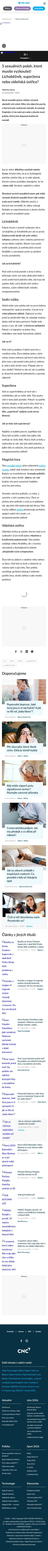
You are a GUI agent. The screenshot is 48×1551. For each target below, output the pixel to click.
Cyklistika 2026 (32, 1474)
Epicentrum (6, 1407)
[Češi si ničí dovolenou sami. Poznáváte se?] (24, 905)
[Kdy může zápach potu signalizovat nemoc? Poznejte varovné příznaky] (24, 773)
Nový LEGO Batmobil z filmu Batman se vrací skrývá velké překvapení (30, 1147)
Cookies (37, 1535)
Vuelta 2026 (30, 1391)
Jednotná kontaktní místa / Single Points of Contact (23, 1541)
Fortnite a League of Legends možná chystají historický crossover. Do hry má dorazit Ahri (30, 983)
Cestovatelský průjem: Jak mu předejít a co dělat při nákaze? (22, 831)
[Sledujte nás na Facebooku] (21, 1341)
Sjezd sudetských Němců (10, 1459)
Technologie (8, 1483)
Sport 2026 (33, 1446)
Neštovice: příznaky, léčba (11, 1411)
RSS (29, 1331)
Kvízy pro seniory (8, 1418)
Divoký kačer (6, 1473)
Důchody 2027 (32, 1501)
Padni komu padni (8, 1466)
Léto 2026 (32, 1400)
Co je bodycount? (8, 1425)
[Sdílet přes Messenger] (32, 652)
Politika (6, 1446)
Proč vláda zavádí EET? (10, 1463)
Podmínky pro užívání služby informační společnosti (23, 1533)
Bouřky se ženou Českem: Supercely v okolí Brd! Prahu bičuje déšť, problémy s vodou (31, 944)
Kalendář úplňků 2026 (9, 1421)
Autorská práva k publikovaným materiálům (23, 1529)
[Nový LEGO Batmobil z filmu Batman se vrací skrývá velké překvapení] (9, 1156)
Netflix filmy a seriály (9, 1508)
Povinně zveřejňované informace (24, 1545)
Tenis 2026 (31, 1464)
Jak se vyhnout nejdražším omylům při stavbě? (29, 1122)
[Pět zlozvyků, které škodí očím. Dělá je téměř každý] (24, 734)
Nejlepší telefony (8, 1494)
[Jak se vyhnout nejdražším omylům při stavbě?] (10, 1130)
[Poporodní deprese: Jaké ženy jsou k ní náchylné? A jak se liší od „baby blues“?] (24, 691)
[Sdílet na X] (21, 652)
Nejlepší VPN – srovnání (10, 1505)
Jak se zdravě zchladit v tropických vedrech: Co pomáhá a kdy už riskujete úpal (22, 875)
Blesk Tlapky (24, 1371)
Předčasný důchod (33, 1491)
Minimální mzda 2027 (34, 1505)
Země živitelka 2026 (34, 1508)
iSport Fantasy (15, 1375)
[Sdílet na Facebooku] (16, 652)
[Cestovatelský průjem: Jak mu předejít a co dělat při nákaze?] (24, 815)
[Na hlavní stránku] (24, 3)
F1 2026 (30, 1467)
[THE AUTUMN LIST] (9, 1200)
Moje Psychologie (9, 1371)
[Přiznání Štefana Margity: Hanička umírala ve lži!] (9, 1181)
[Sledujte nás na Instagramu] (27, 1341)
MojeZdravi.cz (7, 19)
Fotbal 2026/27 (32, 1457)
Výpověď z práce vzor (9, 1470)
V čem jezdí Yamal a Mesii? (11, 1414)
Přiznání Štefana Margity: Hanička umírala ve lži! (29, 1173)
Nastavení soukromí (16, 1539)
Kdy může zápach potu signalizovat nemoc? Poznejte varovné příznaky (22, 789)
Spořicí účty (31, 1494)
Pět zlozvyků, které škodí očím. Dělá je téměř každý (22, 749)
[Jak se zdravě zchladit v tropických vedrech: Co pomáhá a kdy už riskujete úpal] (24, 857)
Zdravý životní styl (21, 19)
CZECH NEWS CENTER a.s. (33, 1519)
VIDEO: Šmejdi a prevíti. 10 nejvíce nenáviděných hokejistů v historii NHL (31, 1212)
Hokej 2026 (31, 1460)
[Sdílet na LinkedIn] (27, 652)
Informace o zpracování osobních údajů (20, 1535)
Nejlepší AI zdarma (8, 1497)
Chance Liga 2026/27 (14, 1391)
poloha (19, 510)
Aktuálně (7, 1400)
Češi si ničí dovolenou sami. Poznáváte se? (24, 919)
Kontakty (10, 1331)
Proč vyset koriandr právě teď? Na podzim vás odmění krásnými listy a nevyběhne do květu (31, 1061)
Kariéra (38, 1331)
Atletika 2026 (32, 1471)
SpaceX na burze (7, 1491)
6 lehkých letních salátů (35, 1437)
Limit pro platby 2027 (34, 1497)
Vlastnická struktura (31, 1539)
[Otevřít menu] (44, 3)
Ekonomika (33, 1483)
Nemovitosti (14, 1379)
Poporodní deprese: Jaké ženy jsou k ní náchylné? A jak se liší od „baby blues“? (24, 708)
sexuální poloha (14, 466)
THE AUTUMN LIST (26, 1195)
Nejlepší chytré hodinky (10, 1501)
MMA (29, 1453)
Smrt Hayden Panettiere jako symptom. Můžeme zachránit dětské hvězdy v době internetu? (30, 1022)
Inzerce (21, 1331)
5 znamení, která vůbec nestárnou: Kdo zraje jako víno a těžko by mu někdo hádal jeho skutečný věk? (31, 1244)
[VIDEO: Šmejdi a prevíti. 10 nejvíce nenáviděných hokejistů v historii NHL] (9, 1223)
